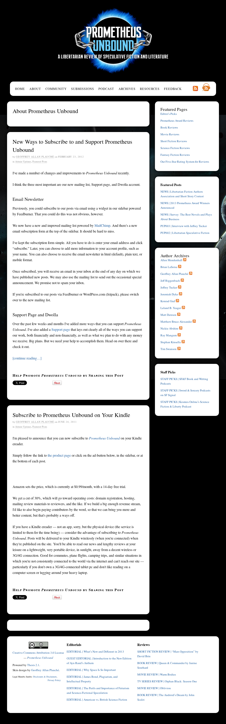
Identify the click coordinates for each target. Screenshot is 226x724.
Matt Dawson (168, 315)
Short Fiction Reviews (173, 141)
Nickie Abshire (169, 328)
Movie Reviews (169, 134)
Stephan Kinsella (170, 342)
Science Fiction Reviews (175, 148)
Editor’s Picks (168, 114)
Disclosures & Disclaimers (45, 676)
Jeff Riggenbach (170, 281)
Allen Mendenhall (171, 260)
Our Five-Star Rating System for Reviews (184, 162)
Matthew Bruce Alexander (176, 322)
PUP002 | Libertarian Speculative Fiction (184, 233)
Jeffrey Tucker (168, 287)
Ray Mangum (168, 335)
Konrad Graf (167, 301)
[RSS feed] (184, 260)
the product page (59, 455)
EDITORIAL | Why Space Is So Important (91, 670)
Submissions (82, 89)
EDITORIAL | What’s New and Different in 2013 (95, 651)
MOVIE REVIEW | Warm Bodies (156, 674)
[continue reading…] (27, 358)
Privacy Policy (54, 680)
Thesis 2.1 (33, 665)
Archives (127, 89)
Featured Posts (39, 161)
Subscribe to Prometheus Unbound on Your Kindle (71, 415)
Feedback (173, 89)
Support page (60, 329)
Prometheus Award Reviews (176, 121)
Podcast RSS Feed (206, 87)
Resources (150, 89)
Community (56, 89)
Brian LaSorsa (168, 267)
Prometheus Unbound (113, 41)
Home (20, 89)
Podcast (106, 89)
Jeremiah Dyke (169, 294)
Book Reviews (169, 127)
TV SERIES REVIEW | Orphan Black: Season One (167, 681)
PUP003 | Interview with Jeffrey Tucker (183, 226)
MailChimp (102, 225)
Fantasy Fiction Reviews (175, 155)
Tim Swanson (168, 349)
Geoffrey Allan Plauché (35, 156)
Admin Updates (23, 161)
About (35, 89)
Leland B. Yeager (170, 308)
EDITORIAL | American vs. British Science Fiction (97, 700)
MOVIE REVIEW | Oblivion (154, 688)
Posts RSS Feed (195, 88)
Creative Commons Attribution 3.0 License (38, 653)
